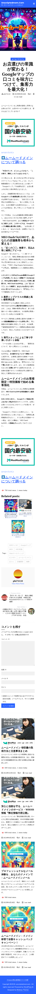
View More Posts (18, 584)
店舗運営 (20, 562)
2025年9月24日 (20, 94)
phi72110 (7, 94)
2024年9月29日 (9, 838)
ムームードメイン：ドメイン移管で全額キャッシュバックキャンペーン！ (17, 939)
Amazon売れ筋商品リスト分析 (17, 980)
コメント (5, 639)
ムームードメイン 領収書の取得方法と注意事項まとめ (17, 749)
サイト (3, 687)
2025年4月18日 (9, 902)
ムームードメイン (18, 59)
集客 (28, 562)
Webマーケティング (16, 553)
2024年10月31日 (9, 773)
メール (4, 678)
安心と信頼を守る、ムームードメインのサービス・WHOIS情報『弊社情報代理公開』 (17, 809)
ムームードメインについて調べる (17, 160)
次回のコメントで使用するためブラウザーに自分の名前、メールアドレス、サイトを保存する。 (18, 699)
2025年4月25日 (9, 967)
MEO (11, 549)
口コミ (11, 562)
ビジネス (12, 557)
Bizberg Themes (23, 990)
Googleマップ (26, 545)
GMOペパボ (13, 545)
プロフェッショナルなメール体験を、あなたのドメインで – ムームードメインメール (17, 874)
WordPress (28, 987)
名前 (3, 670)
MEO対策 (19, 549)
